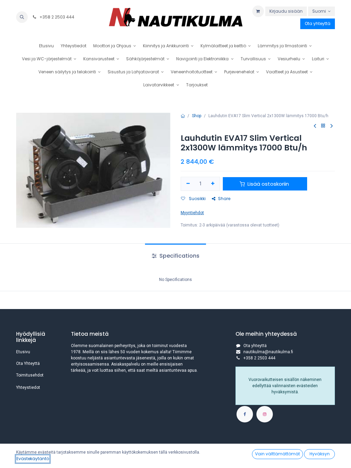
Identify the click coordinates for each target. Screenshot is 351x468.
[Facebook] (245, 414)
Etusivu (23, 351)
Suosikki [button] (197, 198)
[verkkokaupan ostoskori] (258, 11)
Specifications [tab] (178, 256)
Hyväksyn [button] (320, 454)
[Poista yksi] (188, 183)
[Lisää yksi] (213, 183)
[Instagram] (264, 414)
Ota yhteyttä (317, 23)
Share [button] (224, 198)
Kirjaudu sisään (286, 11)
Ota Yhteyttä (28, 363)
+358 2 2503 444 (56, 17)
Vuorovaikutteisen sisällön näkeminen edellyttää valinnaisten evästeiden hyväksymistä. (285, 385)
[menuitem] (46, 46)
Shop (196, 115)
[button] (22, 17)
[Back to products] (323, 126)
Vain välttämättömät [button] (277, 454)
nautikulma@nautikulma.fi (268, 351)
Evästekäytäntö (32, 458)
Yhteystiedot (28, 387)
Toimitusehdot (30, 375)
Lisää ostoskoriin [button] (268, 183)
